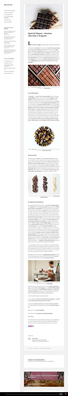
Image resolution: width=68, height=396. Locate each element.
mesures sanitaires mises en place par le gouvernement (40, 292)
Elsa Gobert (37, 348)
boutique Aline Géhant (48, 254)
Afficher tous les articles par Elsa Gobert (40, 341)
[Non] (66, 394)
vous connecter (36, 361)
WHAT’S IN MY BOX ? (8, 22)
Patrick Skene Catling (46, 150)
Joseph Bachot (50, 283)
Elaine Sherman (47, 88)
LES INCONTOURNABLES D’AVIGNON (8, 17)
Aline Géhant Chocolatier (36, 87)
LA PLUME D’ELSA (7, 20)
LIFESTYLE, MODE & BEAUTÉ (9, 10)
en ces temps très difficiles (49, 164)
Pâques (39, 44)
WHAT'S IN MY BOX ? (8, 73)
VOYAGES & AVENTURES (8, 12)
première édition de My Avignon (35, 216)
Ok (61, 394)
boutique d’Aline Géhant (41, 109)
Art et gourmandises (35, 282)
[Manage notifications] (65, 394)
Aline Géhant (34, 60)
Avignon (33, 59)
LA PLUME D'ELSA (7, 63)
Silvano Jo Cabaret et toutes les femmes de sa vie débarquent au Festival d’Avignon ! (10, 51)
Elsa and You (8, 5)
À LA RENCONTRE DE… (8, 14)
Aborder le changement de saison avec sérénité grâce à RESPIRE (10, 32)
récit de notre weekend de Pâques (44, 313)
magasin (57, 101)
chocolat (31, 96)
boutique (44, 210)
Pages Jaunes (34, 149)
